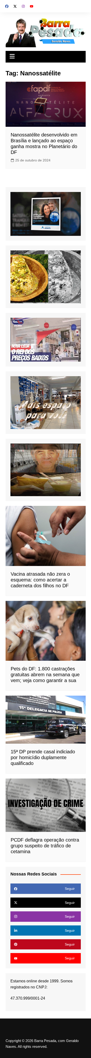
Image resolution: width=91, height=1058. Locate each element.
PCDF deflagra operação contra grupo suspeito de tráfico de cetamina (45, 845)
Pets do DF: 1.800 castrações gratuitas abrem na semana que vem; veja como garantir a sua (45, 674)
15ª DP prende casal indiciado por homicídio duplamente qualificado (43, 757)
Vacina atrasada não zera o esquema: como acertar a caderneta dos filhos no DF (40, 579)
